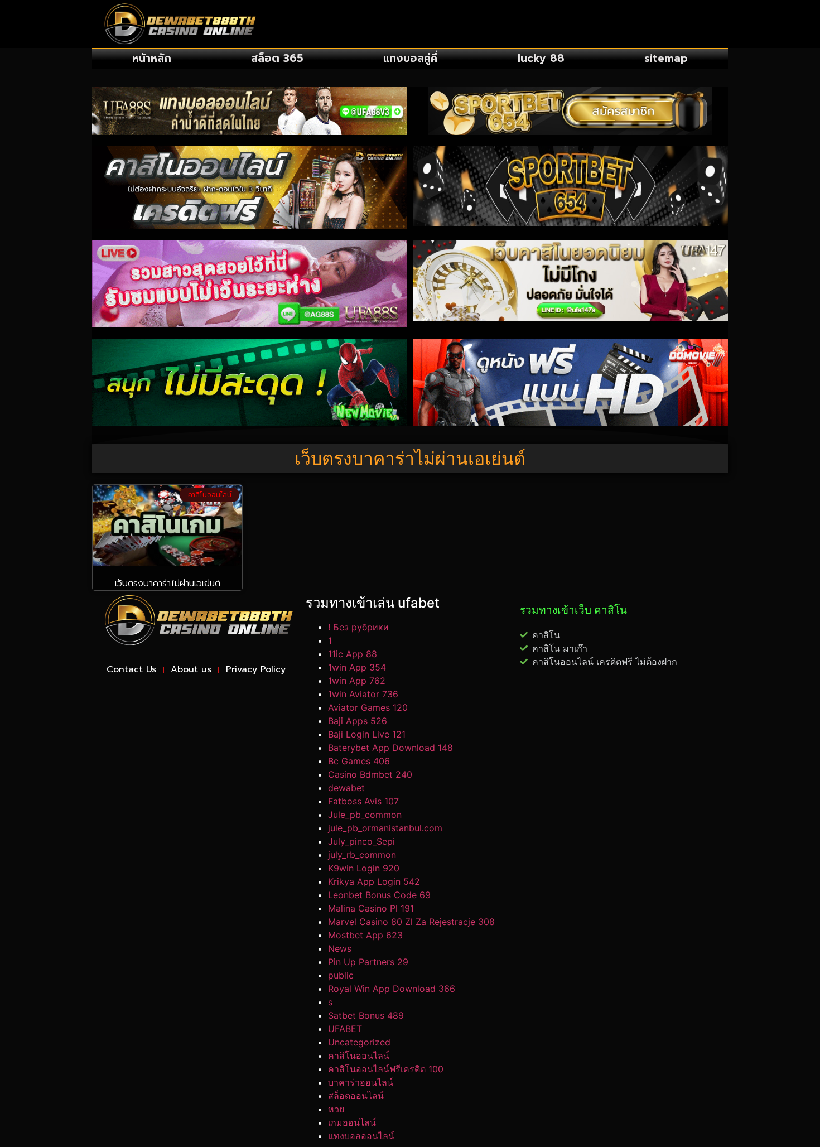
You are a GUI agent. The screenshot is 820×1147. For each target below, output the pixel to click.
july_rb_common (362, 854)
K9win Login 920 (363, 868)
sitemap (666, 58)
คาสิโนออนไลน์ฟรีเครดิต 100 (385, 1068)
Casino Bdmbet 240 (370, 774)
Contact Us (131, 669)
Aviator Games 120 (368, 707)
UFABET (345, 1028)
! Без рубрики (358, 627)
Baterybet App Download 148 (390, 747)
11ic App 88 (352, 653)
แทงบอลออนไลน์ (361, 1135)
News (339, 948)
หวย (336, 1109)
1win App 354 (357, 667)
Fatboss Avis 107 (363, 801)
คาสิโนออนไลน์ (358, 1055)
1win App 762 (356, 680)
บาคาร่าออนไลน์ (360, 1082)
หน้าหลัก (151, 58)
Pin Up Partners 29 (368, 961)
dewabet (346, 787)
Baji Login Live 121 (367, 734)
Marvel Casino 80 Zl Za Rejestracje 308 (411, 921)
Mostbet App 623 (365, 935)
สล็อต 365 (277, 58)
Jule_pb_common (365, 814)
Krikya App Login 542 (374, 881)
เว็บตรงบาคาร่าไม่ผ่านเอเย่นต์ (167, 583)
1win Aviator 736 (363, 694)
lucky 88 (541, 58)
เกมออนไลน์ (352, 1122)
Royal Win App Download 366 (391, 988)
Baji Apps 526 (357, 720)
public (341, 975)
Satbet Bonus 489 (366, 1015)
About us (191, 669)
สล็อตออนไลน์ (356, 1095)
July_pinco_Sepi (361, 841)
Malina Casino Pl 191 (371, 908)
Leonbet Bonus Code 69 (379, 894)
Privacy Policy (256, 669)
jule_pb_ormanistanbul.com (385, 827)
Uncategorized (359, 1042)
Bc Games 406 (359, 761)
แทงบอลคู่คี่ (410, 58)
